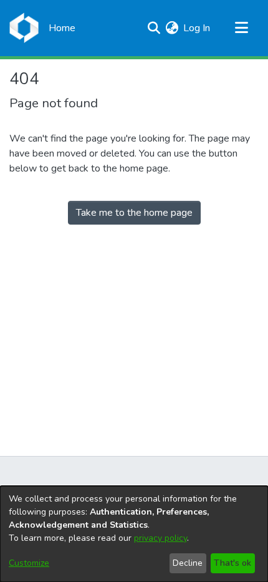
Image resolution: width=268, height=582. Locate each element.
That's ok (232, 563)
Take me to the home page (134, 213)
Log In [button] (197, 28)
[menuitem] (171, 28)
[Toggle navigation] (241, 28)
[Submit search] (153, 28)
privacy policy (160, 538)
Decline (188, 563)
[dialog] (134, 534)
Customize (29, 563)
